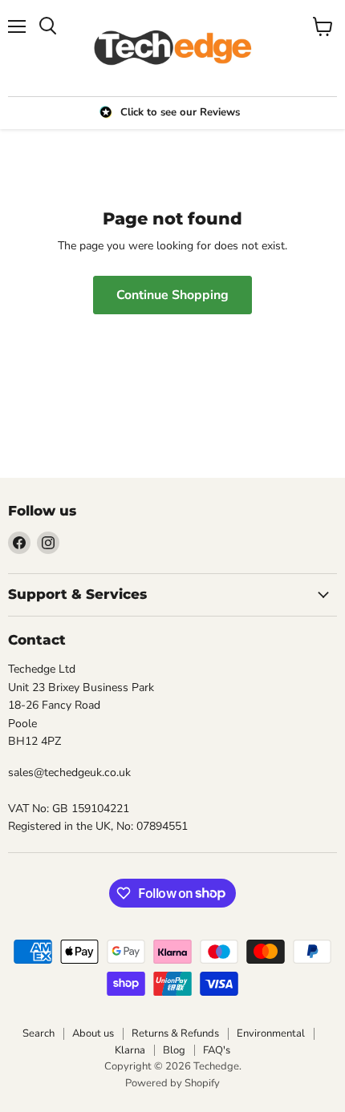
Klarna (130, 1050)
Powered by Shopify (172, 1083)
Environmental (271, 1033)
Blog (174, 1050)
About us (93, 1033)
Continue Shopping (172, 295)
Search (38, 1033)
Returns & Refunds (175, 1033)
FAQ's (216, 1050)
